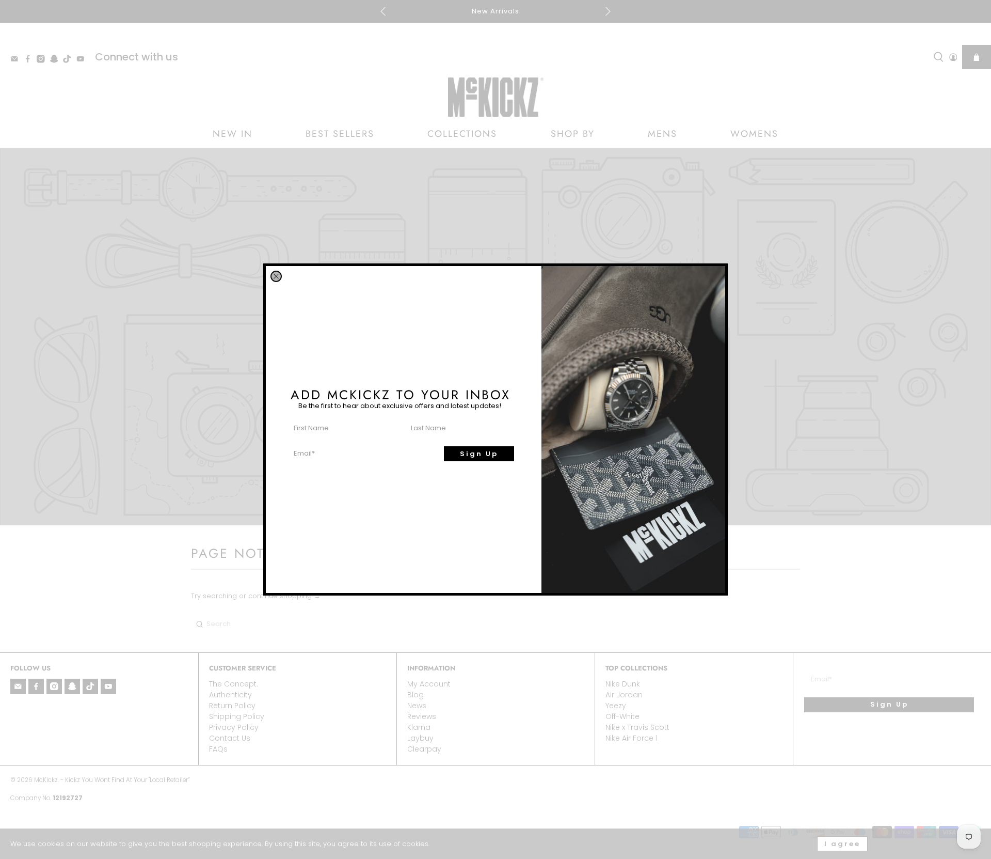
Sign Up (479, 454)
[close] (276, 276)
